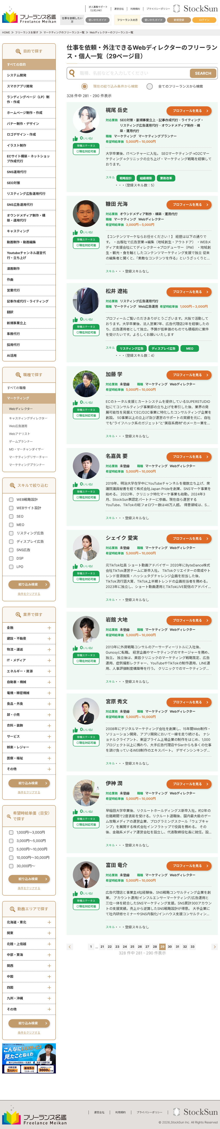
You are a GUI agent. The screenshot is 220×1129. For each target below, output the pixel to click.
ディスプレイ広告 (30, 541)
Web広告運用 (18, 426)
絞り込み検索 (28, 584)
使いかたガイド (98, 20)
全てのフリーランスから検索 (180, 86)
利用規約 (135, 8)
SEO (20, 516)
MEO (20, 525)
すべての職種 (16, 388)
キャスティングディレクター (28, 418)
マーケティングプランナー (27, 465)
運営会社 (119, 8)
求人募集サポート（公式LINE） (98, 8)
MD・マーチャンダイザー (26, 449)
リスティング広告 (30, 533)
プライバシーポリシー (158, 8)
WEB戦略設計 (27, 499)
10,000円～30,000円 (33, 857)
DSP (20, 558)
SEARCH (203, 73)
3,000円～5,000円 (31, 841)
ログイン (204, 20)
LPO (20, 566)
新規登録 (179, 20)
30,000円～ (26, 866)
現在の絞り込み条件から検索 (115, 86)
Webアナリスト (19, 434)
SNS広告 (23, 550)
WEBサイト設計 (29, 508)
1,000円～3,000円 (31, 832)
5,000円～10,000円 (32, 849)
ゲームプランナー (21, 441)
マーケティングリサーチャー (28, 457)
